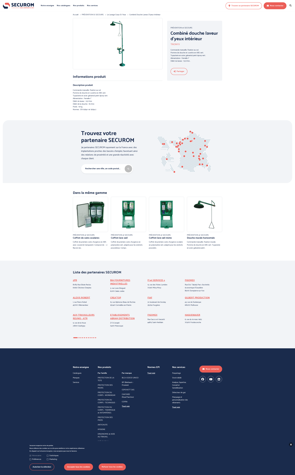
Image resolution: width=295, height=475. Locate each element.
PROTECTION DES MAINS (105, 386)
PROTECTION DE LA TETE (106, 379)
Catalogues (77, 373)
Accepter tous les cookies (78, 467)
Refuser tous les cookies (112, 466)
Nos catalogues (63, 5)
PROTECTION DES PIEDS (105, 419)
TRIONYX (175, 44)
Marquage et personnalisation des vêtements (180, 400)
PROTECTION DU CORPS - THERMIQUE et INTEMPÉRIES (106, 410)
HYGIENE (101, 429)
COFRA (124, 401)
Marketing (53, 459)
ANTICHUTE (103, 424)
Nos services (92, 5)
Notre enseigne (47, 5)
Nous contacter (276, 5)
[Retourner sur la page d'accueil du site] (18, 6)
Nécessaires (36, 455)
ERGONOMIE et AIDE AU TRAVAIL (106, 435)
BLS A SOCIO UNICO (130, 377)
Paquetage (176, 373)
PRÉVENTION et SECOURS (181, 28)
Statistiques (54, 455)
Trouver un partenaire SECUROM (245, 5)
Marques (76, 377)
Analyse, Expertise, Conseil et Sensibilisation (179, 385)
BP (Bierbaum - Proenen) (127, 384)
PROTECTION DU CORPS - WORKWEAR (106, 394)
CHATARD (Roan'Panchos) (128, 396)
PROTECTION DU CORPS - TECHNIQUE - (107, 401)
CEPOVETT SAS (128, 389)
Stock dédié (176, 377)
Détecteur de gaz (179, 392)
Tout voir (126, 406)
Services (76, 382)
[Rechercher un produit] (290, 5)
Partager (180, 71)
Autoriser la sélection (42, 467)
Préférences (36, 459)
